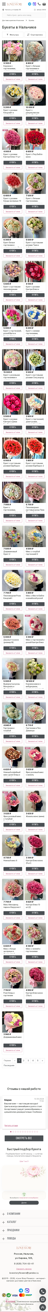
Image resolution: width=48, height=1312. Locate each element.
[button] (10, 1131)
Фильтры (14, 35)
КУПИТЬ (13, 74)
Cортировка (37, 35)
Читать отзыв (11, 1125)
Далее (24, 1203)
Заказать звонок (24, 1269)
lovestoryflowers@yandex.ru (24, 1273)
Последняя (9, 1065)
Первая (7, 1060)
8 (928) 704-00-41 (24, 1263)
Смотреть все (24, 1138)
